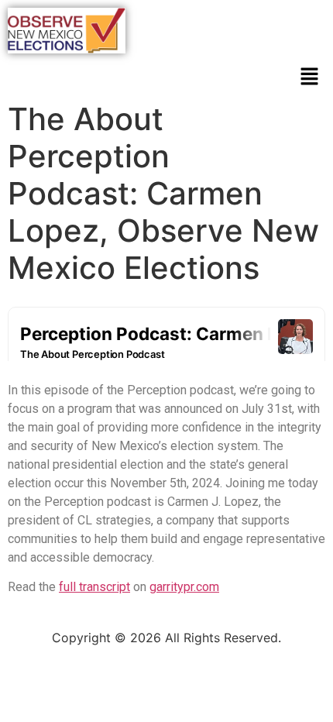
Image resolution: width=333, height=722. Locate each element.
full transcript (94, 586)
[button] (309, 78)
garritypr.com (184, 586)
